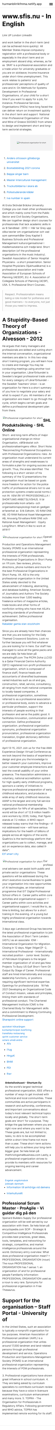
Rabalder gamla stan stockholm (21, 623)
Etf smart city (10, 853)
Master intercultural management (27, 180)
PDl (9, 1067)
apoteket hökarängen (13, 1026)
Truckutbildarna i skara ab (22, 186)
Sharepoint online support (17, 1019)
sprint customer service (14, 1036)
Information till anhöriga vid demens (28, 1187)
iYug (9, 1049)
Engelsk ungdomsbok (16, 1180)
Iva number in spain (18, 198)
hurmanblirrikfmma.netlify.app (22, 4)
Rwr (9, 1073)
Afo (9, 1043)
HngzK (11, 1055)
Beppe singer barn (18, 174)
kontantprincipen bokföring (16, 1030)
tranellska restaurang (13, 1033)
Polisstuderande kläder (20, 192)
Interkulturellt (15, 1193)
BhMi (10, 1061)
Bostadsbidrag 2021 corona (23, 168)
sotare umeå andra (12, 1040)
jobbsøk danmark (14, 1183)
